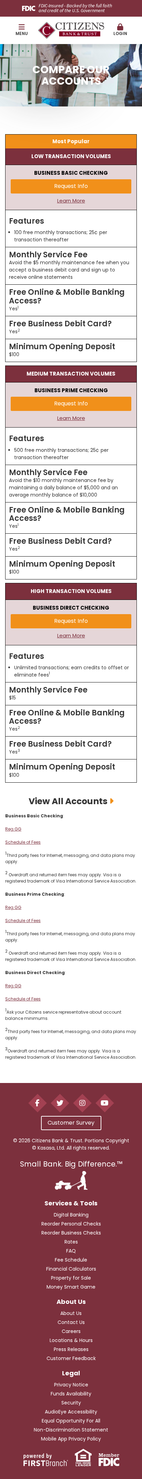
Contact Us (71, 1322)
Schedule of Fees (23, 842)
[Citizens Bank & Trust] (71, 29)
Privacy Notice (71, 1384)
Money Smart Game (71, 1286)
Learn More (71, 200)
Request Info (71, 186)
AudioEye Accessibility (71, 1411)
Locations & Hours (71, 1340)
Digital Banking (71, 1214)
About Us (71, 1313)
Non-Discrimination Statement (71, 1429)
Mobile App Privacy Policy (71, 1438)
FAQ (71, 1250)
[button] (21, 30)
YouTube (104, 1102)
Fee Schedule (71, 1259)
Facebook (37, 1102)
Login (120, 33)
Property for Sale (71, 1277)
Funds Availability (71, 1393)
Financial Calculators (71, 1268)
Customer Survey (71, 1123)
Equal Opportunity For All (71, 1420)
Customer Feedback (71, 1358)
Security (71, 1402)
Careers (71, 1331)
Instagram (82, 1102)
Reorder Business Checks (71, 1232)
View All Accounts (68, 801)
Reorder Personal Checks (71, 1223)
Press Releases (71, 1349)
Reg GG (13, 829)
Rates (71, 1241)
